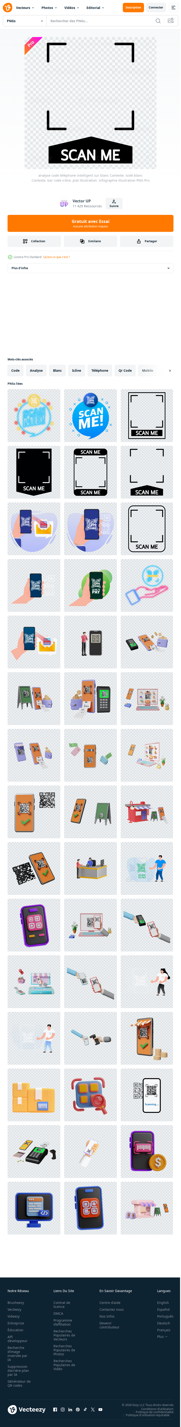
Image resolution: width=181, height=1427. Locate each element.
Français (160, 1330)
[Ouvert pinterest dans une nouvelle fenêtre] (78, 1409)
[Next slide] (162, 370)
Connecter (156, 7)
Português (162, 1316)
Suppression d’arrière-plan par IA (18, 1370)
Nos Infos (104, 1316)
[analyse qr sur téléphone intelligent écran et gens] (34, 1038)
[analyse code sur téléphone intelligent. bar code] (34, 528)
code (15, 370)
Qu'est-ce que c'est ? (56, 257)
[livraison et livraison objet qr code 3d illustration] (90, 1094)
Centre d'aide (107, 1302)
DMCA (57, 1313)
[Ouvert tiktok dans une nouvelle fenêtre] (85, 1409)
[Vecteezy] (7, 7)
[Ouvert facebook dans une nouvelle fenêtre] (55, 1409)
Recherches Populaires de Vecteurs (63, 1335)
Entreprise (16, 1323)
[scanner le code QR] (147, 981)
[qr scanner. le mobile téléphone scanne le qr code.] (147, 1094)
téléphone (99, 370)
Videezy (14, 1316)
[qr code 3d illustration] (90, 1208)
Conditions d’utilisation (154, 1408)
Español (160, 1309)
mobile (147, 370)
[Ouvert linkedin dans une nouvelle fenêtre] (70, 1409)
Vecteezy (14, 1309)
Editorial (93, 7)
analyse (36, 370)
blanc (57, 370)
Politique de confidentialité (151, 1412)
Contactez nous (109, 1309)
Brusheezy (16, 1302)
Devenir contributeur (107, 1325)
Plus (157, 1337)
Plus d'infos (20, 268)
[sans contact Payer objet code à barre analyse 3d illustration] (147, 1151)
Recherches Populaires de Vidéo (63, 1365)
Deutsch (160, 1323)
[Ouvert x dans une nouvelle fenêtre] (93, 1409)
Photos (47, 7)
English (159, 1302)
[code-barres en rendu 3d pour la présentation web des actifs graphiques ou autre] (34, 1094)
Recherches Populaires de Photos (63, 1350)
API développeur (18, 1339)
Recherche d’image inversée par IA (17, 1353)
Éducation (15, 1330)
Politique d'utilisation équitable (144, 1415)
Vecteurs (23, 7)
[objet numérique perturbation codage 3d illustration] (34, 1208)
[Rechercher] (158, 21)
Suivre (114, 206)
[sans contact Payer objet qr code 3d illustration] (34, 925)
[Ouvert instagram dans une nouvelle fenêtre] (63, 1409)
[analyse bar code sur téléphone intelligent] (90, 528)
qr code (125, 370)
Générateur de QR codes (17, 1383)
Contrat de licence (60, 1304)
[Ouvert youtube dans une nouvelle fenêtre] (100, 1409)
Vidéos (69, 7)
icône (76, 370)
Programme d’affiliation (61, 1322)
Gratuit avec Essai (90, 223)
